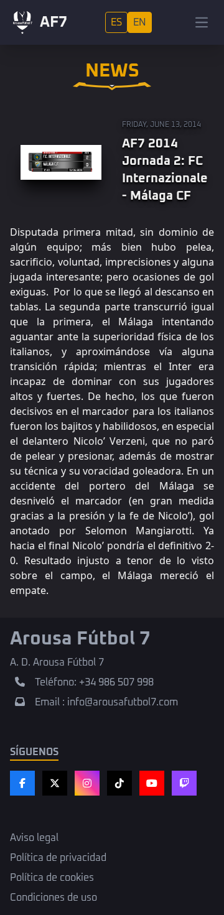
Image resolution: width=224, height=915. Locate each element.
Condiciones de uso (53, 898)
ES (116, 22)
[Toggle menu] (201, 22)
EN (139, 22)
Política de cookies (52, 878)
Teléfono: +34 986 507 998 (94, 682)
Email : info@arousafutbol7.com (106, 702)
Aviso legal (34, 838)
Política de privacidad (58, 858)
